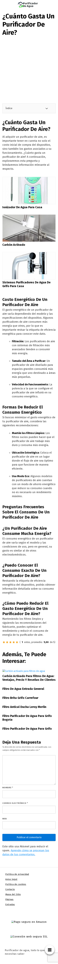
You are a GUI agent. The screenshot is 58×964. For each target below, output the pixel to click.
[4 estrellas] (13, 642)
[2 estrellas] (7, 642)
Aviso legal (11, 879)
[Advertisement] (29, 67)
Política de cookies (15, 884)
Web (4, 819)
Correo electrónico (15, 803)
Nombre (7, 787)
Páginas (9, 899)
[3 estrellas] (10, 642)
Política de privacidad (17, 874)
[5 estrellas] (16, 642)
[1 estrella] (3, 642)
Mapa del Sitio (13, 894)
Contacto (10, 889)
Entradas (10, 904)
